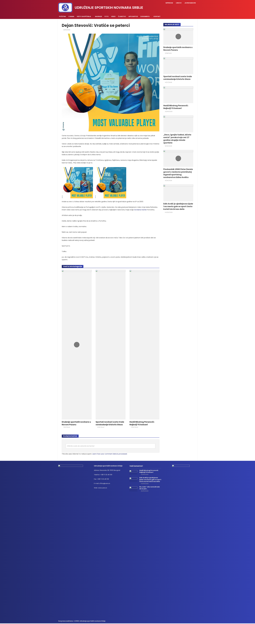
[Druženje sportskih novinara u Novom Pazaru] (77, 344)
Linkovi (178, 3)
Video (113, 16)
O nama (71, 16)
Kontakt (157, 16)
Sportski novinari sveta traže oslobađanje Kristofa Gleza (110, 423)
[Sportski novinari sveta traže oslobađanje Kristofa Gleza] (111, 344)
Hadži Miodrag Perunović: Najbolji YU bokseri (141, 423)
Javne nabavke (190, 3)
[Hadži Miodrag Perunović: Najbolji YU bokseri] (144, 344)
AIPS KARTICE (133, 16)
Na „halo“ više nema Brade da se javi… (149, 488)
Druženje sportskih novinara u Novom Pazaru (76, 423)
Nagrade (98, 16)
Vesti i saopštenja (84, 16)
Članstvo (122, 16)
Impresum (169, 3)
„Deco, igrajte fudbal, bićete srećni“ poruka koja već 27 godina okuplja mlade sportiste (177, 138)
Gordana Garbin (140, 210)
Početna (62, 16)
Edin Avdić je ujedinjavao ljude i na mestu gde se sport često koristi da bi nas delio (178, 206)
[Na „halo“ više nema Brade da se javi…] (133, 489)
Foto (106, 16)
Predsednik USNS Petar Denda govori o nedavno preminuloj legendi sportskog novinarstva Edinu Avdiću (178, 173)
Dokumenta (145, 16)
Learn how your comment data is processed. (109, 454)
